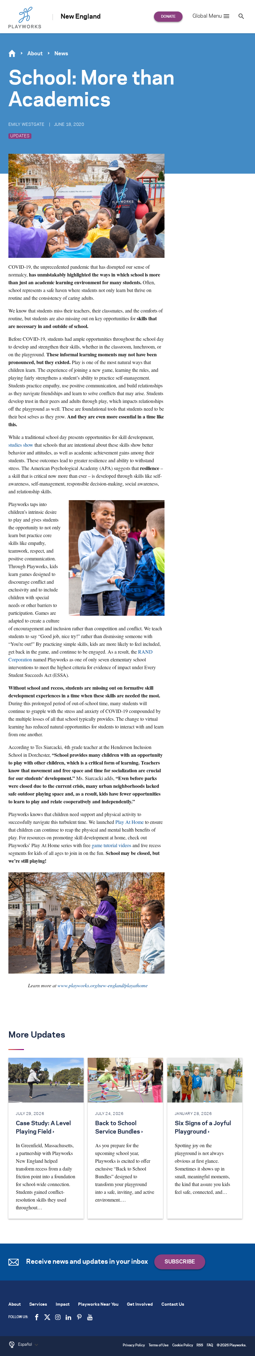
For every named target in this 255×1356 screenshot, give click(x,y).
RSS (200, 1345)
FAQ (210, 1345)
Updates (20, 136)
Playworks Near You (98, 1305)
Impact (63, 1305)
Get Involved (140, 1305)
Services (38, 1305)
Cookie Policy (182, 1345)
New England (81, 17)
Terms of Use (159, 1345)
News (61, 53)
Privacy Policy (134, 1345)
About (35, 53)
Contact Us (172, 1305)
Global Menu (207, 16)
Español (25, 1344)
